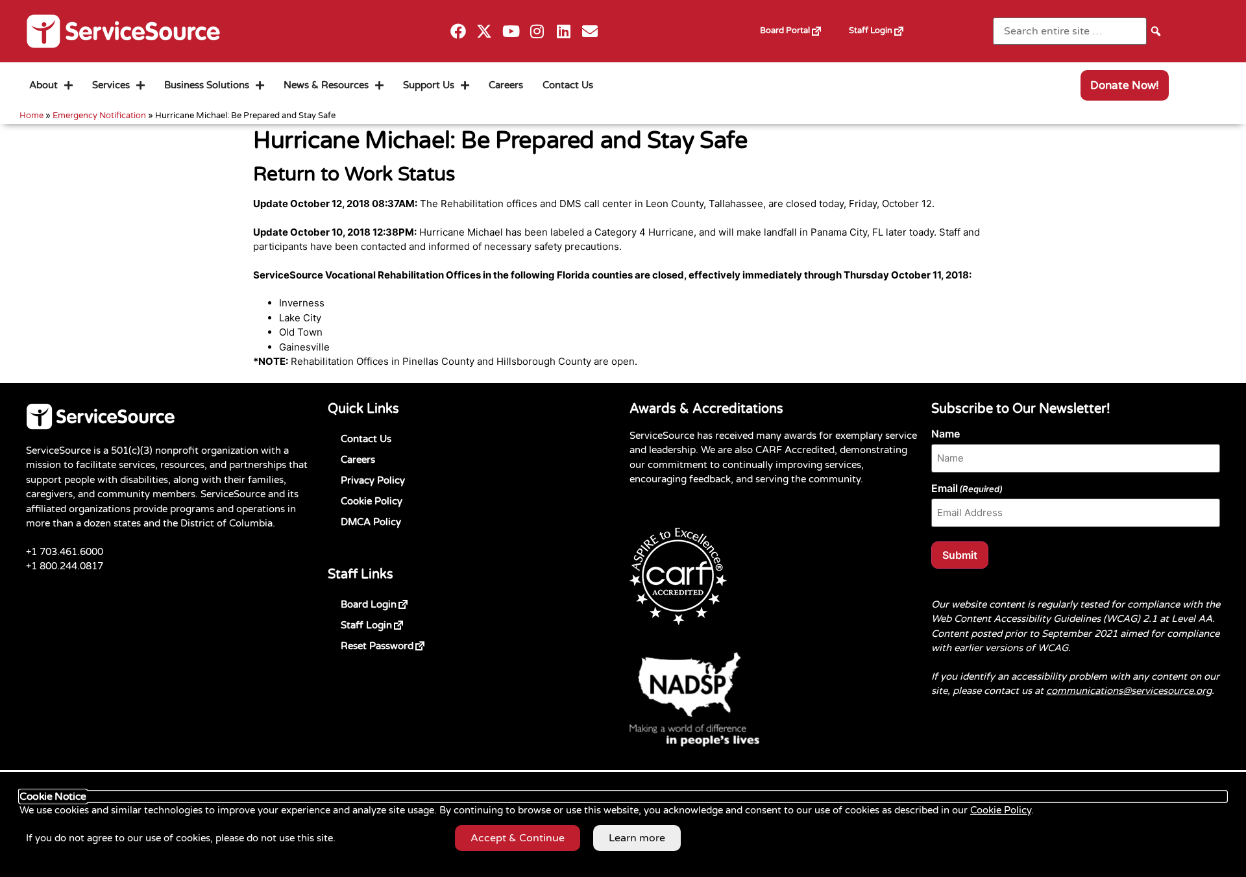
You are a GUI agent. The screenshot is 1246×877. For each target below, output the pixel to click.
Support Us (428, 85)
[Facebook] (457, 31)
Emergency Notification (99, 115)
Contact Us (568, 85)
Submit (959, 555)
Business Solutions (206, 85)
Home (31, 115)
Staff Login (883, 26)
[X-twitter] (484, 31)
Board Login (389, 602)
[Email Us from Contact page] (590, 31)
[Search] (1155, 30)
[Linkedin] (563, 31)
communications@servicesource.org (1129, 691)
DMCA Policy (371, 522)
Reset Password (398, 644)
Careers (506, 85)
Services (111, 85)
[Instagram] (537, 31)
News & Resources (326, 85)
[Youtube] (511, 31)
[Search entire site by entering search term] (1070, 31)
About (43, 85)
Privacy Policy (373, 480)
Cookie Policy (371, 501)
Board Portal (798, 26)
